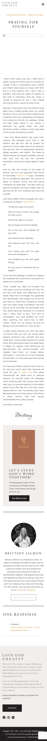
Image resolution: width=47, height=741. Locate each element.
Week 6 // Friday (35, 15)
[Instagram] (8, 717)
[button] (43, 4)
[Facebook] (4, 717)
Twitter (19, 590)
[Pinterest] (13, 717)
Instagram (30, 590)
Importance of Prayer (16, 15)
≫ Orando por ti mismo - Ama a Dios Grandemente (25, 628)
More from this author (23, 597)
